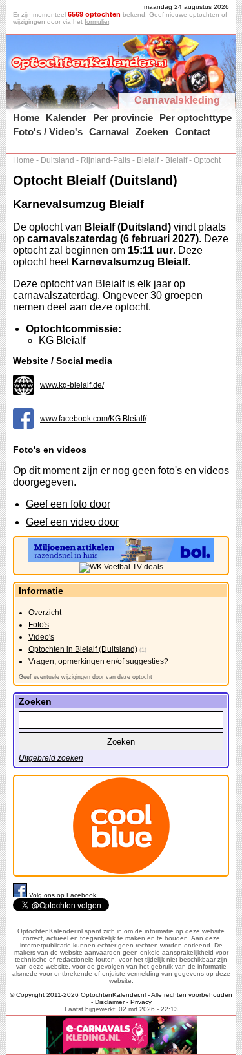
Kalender (66, 117)
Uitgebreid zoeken (51, 758)
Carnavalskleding (177, 100)
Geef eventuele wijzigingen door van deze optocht (85, 677)
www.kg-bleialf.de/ (72, 385)
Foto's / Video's (48, 131)
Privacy (141, 1001)
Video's (41, 637)
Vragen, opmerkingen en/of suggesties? (98, 661)
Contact (192, 131)
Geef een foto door (68, 504)
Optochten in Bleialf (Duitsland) (82, 649)
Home (26, 117)
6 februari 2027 (159, 238)
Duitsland (57, 160)
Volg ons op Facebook (62, 894)
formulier (97, 21)
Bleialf (148, 160)
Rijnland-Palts (105, 160)
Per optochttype (195, 117)
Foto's (38, 624)
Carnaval (109, 131)
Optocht (207, 160)
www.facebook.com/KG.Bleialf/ (93, 418)
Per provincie (123, 117)
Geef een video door (72, 522)
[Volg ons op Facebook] (21, 894)
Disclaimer (110, 1001)
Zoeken (152, 131)
